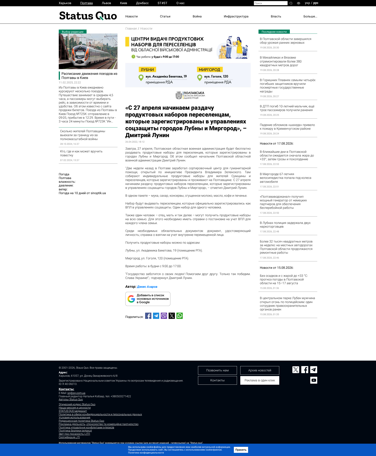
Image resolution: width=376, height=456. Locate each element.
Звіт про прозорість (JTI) (74, 433)
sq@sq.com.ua (76, 392)
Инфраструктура (236, 16)
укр (307, 3)
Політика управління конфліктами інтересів (86, 427)
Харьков (65, 3)
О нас (180, 3)
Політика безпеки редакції (75, 430)
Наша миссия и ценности (75, 407)
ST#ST (162, 3)
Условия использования (74, 417)
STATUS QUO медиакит (73, 411)
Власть (276, 16)
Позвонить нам (217, 370)
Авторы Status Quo (71, 399)
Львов (106, 3)
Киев (123, 3)
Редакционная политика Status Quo (81, 420)
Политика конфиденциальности (146, 452)
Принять (241, 449)
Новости (131, 16)
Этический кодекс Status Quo (77, 404)
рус (315, 3)
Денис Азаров (147, 287)
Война (197, 16)
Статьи (165, 16)
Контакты (66, 389)
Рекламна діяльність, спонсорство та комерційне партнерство (98, 424)
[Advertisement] (188, 335)
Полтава (86, 3)
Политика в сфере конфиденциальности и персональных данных (100, 414)
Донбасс (142, 3)
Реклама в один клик (260, 380)
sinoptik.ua (98, 193)
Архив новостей (259, 370)
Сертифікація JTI (69, 437)
